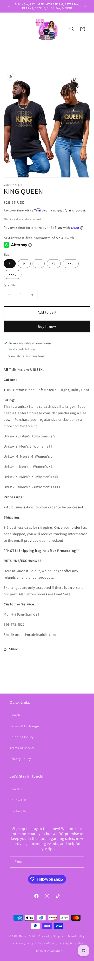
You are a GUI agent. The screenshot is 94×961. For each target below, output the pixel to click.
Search (15, 715)
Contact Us (18, 811)
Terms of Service (22, 748)
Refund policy (76, 936)
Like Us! (16, 789)
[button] (9, 29)
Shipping (9, 219)
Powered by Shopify (50, 936)
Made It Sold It (28, 936)
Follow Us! (18, 800)
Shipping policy (73, 943)
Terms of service (48, 943)
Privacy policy (25, 943)
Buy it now (47, 326)
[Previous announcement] (9, 6)
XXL (71, 263)
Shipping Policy (22, 737)
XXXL (12, 274)
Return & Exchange (24, 726)
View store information (26, 356)
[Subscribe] (79, 862)
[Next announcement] (85, 6)
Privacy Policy (20, 759)
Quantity (10, 285)
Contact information (49, 951)
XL (54, 263)
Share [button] (13, 649)
